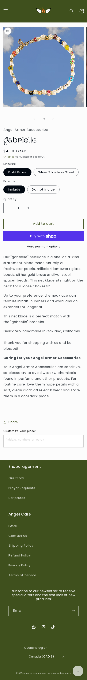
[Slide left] (34, 119)
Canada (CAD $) (41, 657)
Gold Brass (17, 172)
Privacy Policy (19, 565)
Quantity (9, 199)
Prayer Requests (21, 488)
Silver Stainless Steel (56, 172)
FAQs (12, 526)
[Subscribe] (73, 611)
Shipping (9, 156)
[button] (5, 11)
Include (14, 189)
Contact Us (17, 536)
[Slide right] (53, 119)
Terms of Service (22, 575)
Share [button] (13, 422)
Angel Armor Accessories (36, 673)
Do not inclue (43, 189)
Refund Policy (19, 555)
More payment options (43, 246)
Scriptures (16, 498)
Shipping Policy (20, 545)
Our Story (16, 478)
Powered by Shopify (61, 673)
